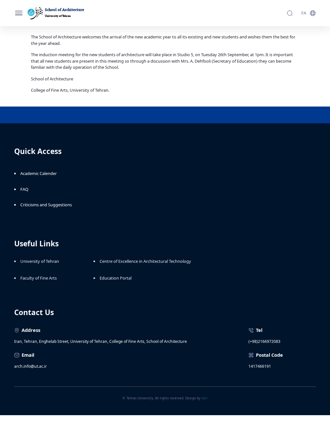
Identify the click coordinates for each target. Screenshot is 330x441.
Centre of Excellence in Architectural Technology (145, 261)
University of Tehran (39, 261)
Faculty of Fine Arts (38, 278)
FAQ (24, 189)
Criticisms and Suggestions (46, 205)
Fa (303, 13)
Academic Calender (38, 173)
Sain (204, 398)
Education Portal (115, 278)
